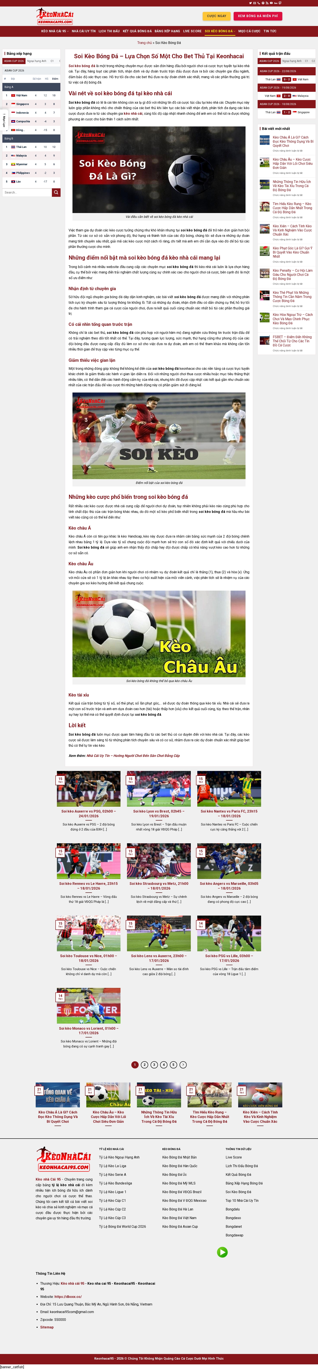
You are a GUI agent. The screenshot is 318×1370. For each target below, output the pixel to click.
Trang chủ (144, 43)
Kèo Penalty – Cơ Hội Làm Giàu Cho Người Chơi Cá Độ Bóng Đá (293, 274)
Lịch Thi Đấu (109, 31)
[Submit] (56, 192)
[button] (4, 120)
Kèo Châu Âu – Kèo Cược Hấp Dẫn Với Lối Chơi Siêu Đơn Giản (293, 163)
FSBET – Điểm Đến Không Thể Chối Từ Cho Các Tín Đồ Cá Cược (292, 341)
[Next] (283, 1110)
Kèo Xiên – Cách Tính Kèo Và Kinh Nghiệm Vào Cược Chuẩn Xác (292, 230)
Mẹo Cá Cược (249, 31)
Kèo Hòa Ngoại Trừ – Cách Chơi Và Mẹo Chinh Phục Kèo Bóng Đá (293, 319)
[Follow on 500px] (275, 3)
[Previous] (35, 1110)
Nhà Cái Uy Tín (84, 31)
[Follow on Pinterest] (263, 3)
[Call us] (258, 3)
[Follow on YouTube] (271, 3)
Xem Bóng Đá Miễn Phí (258, 16)
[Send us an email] (254, 3)
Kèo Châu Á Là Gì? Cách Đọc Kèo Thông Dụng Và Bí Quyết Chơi (293, 141)
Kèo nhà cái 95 (72, 1283)
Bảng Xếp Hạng (167, 31)
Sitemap (47, 1327)
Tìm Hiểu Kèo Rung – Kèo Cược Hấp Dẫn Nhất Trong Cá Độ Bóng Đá (292, 208)
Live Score (192, 31)
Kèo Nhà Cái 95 (53, 31)
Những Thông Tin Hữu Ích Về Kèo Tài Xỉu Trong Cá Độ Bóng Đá (292, 186)
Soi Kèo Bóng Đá (219, 31)
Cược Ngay (216, 16)
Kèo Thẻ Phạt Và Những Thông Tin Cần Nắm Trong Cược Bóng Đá (292, 297)
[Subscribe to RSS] (267, 3)
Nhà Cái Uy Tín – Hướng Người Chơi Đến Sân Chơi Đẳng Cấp (133, 756)
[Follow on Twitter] (250, 3)
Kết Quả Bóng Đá (137, 31)
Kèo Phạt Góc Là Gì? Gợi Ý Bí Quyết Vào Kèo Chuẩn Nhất (292, 252)
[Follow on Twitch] (280, 3)
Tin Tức (269, 31)
